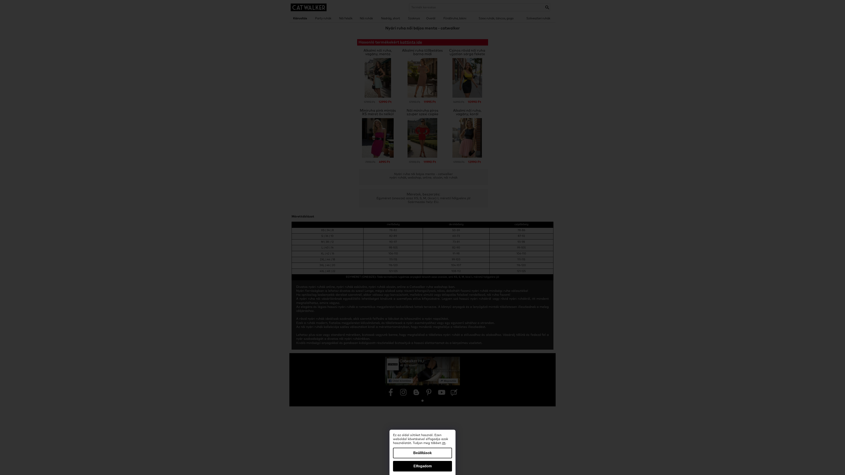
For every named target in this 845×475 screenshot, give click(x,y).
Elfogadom (422, 466)
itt (443, 443)
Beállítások (422, 453)
